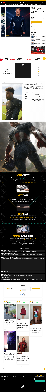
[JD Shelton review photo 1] (23, 344)
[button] (19, 289)
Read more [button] (18, 328)
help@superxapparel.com (40, 279)
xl (40, 18)
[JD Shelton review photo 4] (21, 353)
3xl (44, 18)
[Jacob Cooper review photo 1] (10, 340)
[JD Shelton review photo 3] (20, 353)
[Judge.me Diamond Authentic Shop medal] (21, 294)
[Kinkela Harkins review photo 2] (18, 319)
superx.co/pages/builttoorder (4, 255)
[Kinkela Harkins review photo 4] (34, 324)
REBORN (24, 377)
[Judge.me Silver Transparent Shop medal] (24, 294)
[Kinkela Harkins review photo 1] (23, 311)
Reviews (24, 378)
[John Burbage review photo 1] (10, 311)
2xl (42, 18)
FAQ (12, 378)
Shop (24, 376)
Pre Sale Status (14, 376)
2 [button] (22, 366)
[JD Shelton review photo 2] (18, 353)
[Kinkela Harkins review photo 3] (20, 319)
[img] (5, 301)
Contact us (13, 377)
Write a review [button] (36, 288)
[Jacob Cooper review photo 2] (5, 351)
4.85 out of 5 (11, 288)
